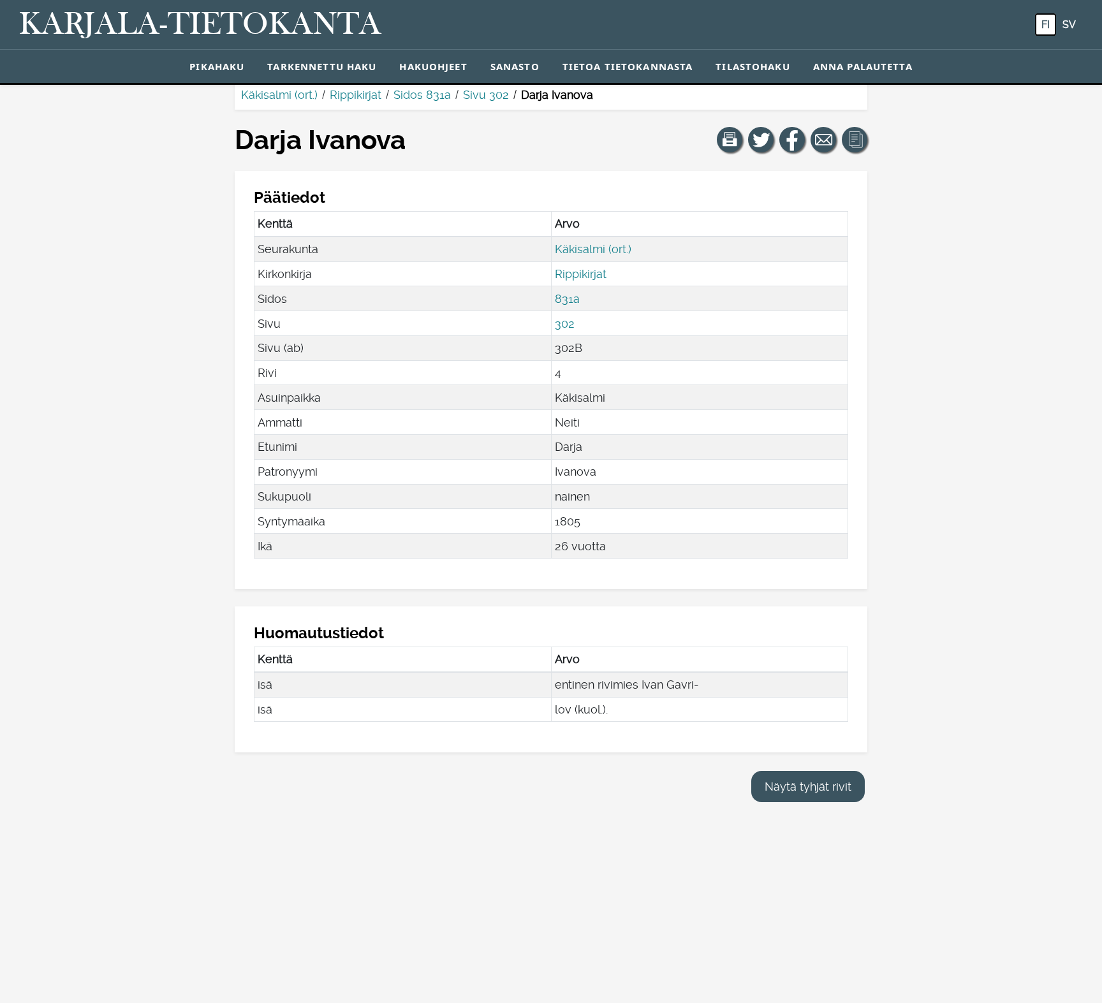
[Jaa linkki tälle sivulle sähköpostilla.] (823, 139)
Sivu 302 (486, 94)
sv (1069, 24)
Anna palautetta (863, 66)
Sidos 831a (422, 94)
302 (565, 323)
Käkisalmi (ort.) (279, 94)
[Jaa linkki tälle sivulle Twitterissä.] (761, 139)
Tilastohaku (753, 66)
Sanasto (515, 66)
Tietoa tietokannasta (627, 66)
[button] (729, 139)
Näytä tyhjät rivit (808, 786)
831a (567, 298)
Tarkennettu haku (321, 66)
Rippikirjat (355, 94)
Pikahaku (216, 66)
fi (1045, 24)
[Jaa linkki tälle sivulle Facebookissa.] (792, 139)
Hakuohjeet (433, 66)
